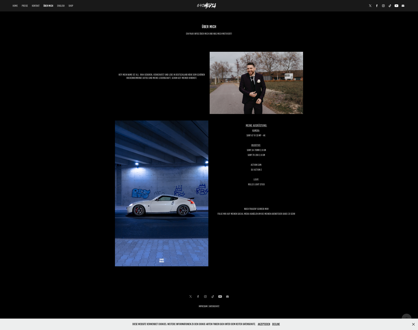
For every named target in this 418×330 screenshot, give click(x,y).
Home (15, 5)
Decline (276, 324)
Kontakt (36, 5)
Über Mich (48, 5)
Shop (71, 5)
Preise (25, 5)
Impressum (203, 306)
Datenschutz (214, 306)
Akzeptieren (264, 324)
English (61, 5)
